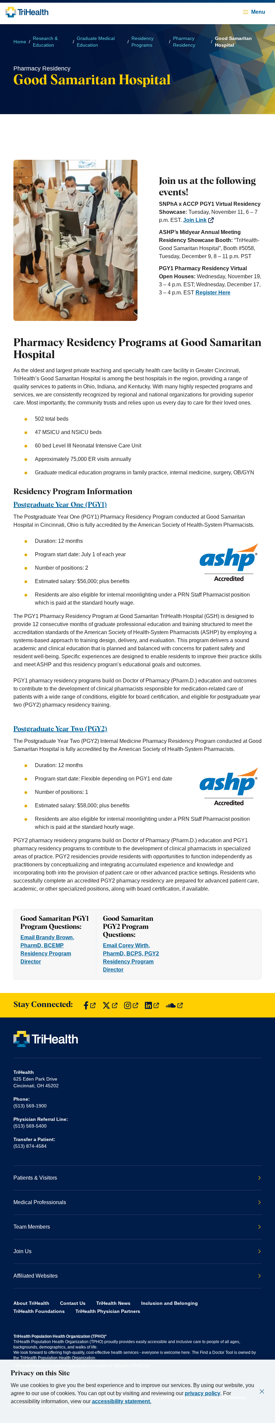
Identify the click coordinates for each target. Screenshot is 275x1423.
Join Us (22, 1251)
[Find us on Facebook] (89, 1005)
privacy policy (202, 1393)
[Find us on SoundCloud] (174, 1005)
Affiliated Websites (35, 1276)
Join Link (195, 220)
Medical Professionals (39, 1202)
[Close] (262, 1391)
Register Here (213, 292)
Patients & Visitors (35, 1178)
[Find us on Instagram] (131, 1005)
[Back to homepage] (26, 12)
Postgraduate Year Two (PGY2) (60, 729)
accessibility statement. (121, 1401)
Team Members (31, 1227)
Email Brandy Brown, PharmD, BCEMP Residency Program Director (47, 949)
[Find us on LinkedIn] (152, 1005)
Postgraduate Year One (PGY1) (60, 505)
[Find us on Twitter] (110, 1005)
